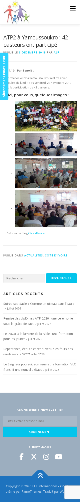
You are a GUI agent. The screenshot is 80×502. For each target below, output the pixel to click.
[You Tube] (58, 456)
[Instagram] (46, 456)
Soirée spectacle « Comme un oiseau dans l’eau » (38, 303)
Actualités (33, 255)
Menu (72, 8)
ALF (56, 52)
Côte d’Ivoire (36, 233)
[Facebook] (21, 456)
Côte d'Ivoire (56, 255)
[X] (33, 456)
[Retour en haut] (40, 476)
